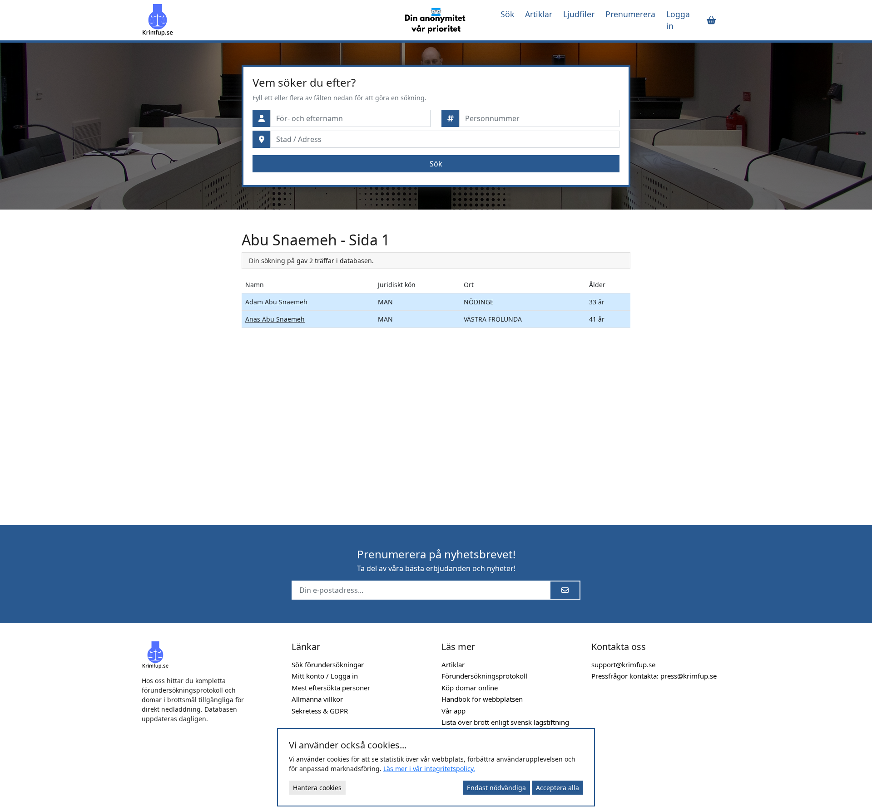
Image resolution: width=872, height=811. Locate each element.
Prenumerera (630, 14)
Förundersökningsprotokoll (484, 675)
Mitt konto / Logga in (325, 675)
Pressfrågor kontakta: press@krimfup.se (654, 675)
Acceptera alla (557, 787)
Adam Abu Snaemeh (276, 302)
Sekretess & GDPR (320, 710)
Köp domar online (469, 687)
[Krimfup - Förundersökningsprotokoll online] (264, 20)
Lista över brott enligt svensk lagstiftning (505, 722)
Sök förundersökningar (328, 664)
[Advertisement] (186, 367)
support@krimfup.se (623, 664)
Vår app (453, 710)
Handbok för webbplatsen (482, 699)
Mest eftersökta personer (331, 687)
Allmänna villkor (317, 699)
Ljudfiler (579, 14)
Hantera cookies (317, 787)
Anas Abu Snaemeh (275, 319)
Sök (507, 14)
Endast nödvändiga (496, 787)
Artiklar (538, 14)
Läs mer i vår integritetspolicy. (429, 768)
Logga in (678, 20)
